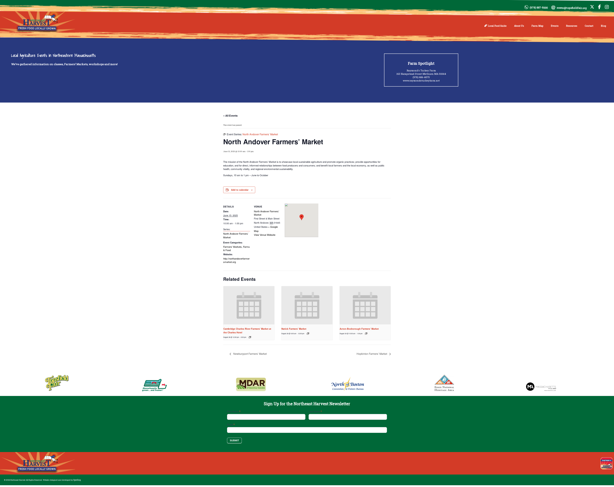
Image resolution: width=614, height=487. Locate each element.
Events (555, 25)
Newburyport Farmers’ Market (250, 354)
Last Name (315, 411)
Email (231, 424)
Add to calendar (239, 189)
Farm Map (537, 25)
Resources (571, 25)
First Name (233, 411)
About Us (519, 25)
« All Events (230, 115)
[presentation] (248, 305)
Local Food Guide (497, 25)
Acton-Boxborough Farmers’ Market (359, 328)
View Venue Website (264, 234)
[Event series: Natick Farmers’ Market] (308, 333)
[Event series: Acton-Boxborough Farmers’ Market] (366, 333)
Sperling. (77, 480)
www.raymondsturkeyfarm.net (421, 80)
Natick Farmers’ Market (293, 328)
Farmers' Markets (232, 246)
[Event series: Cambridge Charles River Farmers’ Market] (250, 337)
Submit (234, 440)
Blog (603, 25)
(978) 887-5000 (539, 7)
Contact (589, 25)
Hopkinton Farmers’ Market (372, 354)
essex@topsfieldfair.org (572, 8)
